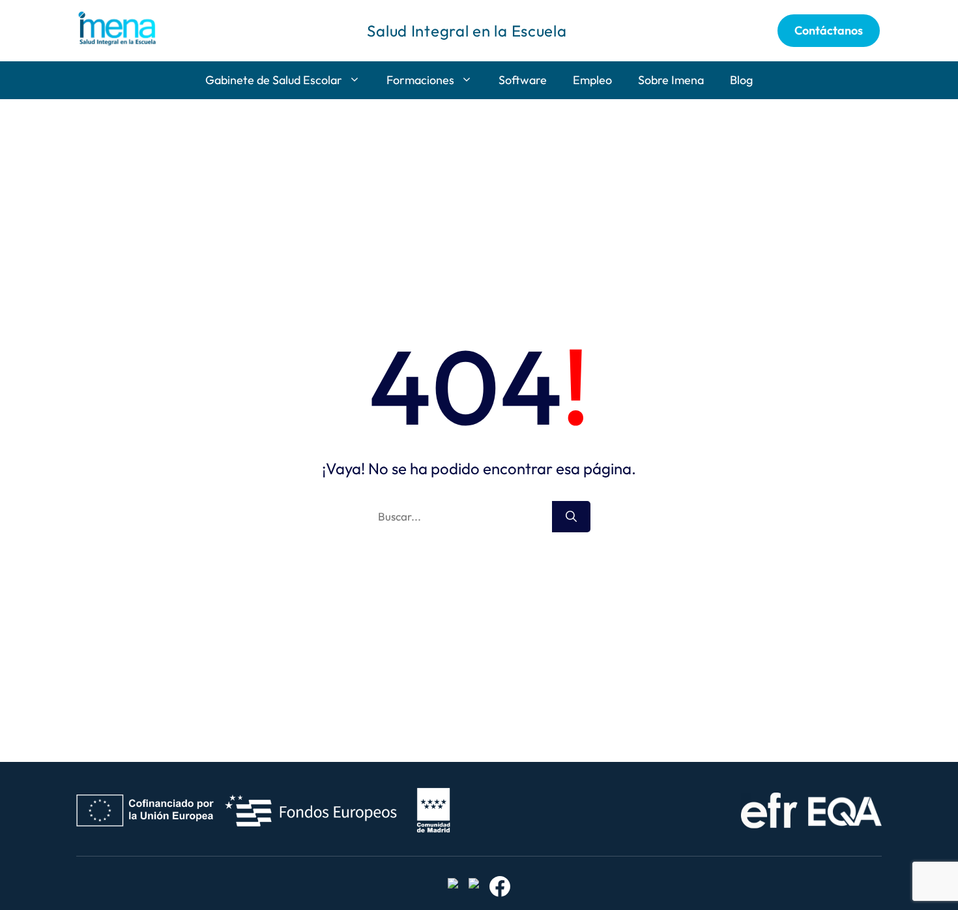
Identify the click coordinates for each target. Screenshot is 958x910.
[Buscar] (571, 516)
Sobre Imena (671, 79)
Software (523, 79)
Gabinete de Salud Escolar (273, 79)
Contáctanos (828, 30)
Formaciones (420, 79)
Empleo (592, 79)
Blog (741, 79)
